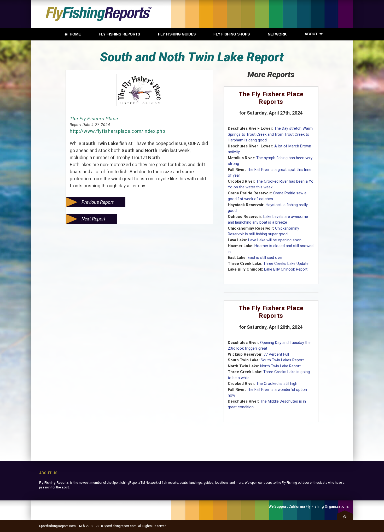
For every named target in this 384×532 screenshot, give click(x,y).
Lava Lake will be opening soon (274, 240)
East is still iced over (265, 257)
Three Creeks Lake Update (286, 263)
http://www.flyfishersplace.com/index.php (117, 131)
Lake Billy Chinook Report (285, 269)
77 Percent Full (276, 354)
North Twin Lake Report (280, 366)
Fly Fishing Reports (54, 483)
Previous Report (98, 202)
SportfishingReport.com (57, 526)
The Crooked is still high (276, 383)
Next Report (94, 219)
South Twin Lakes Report (282, 360)
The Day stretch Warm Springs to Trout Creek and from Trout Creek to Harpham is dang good (270, 134)
